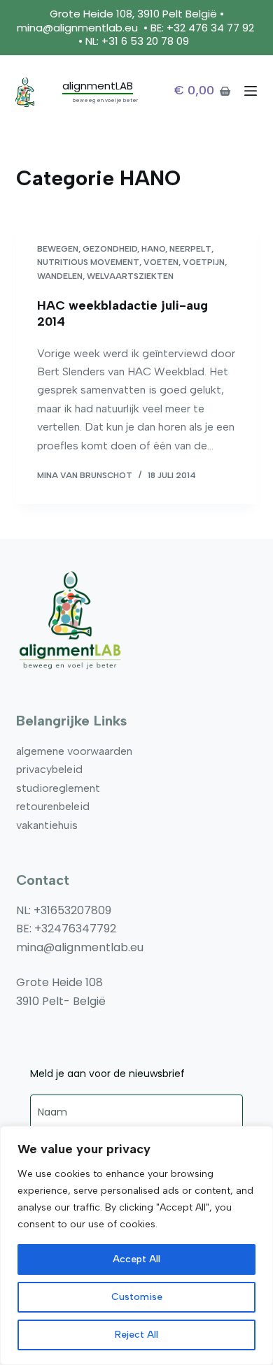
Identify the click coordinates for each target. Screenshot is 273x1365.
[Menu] (250, 91)
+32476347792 (75, 928)
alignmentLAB (97, 85)
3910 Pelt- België (61, 1001)
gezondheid (110, 249)
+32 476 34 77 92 (210, 27)
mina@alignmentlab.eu (77, 27)
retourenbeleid (53, 806)
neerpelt (190, 249)
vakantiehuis (47, 825)
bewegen (57, 249)
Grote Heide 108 (59, 982)
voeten (161, 262)
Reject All (136, 1335)
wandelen (60, 276)
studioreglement (58, 788)
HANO (153, 249)
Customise (136, 1297)
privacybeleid (49, 769)
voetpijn (204, 262)
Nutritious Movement (88, 262)
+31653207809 (72, 910)
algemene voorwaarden (74, 751)
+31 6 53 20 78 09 (147, 41)
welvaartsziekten (130, 276)
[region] (136, 1245)
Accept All (136, 1259)
